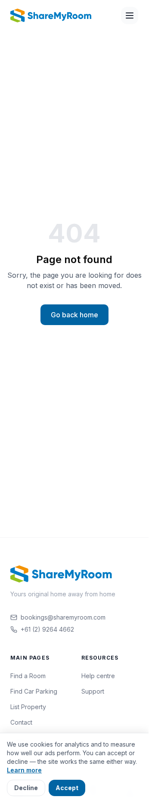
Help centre (98, 675)
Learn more (24, 770)
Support (92, 691)
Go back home (74, 314)
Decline (26, 787)
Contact (21, 722)
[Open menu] (129, 15)
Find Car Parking (33, 691)
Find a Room (28, 675)
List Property (28, 706)
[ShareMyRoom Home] (51, 15)
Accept (67, 787)
